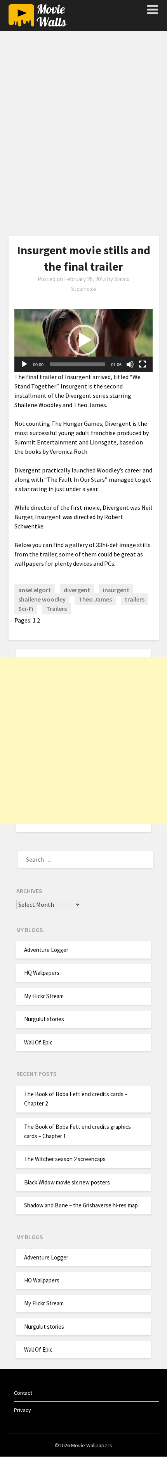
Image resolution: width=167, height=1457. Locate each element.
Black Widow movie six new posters (67, 1182)
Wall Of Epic (38, 1042)
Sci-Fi (25, 608)
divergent (77, 590)
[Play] (24, 364)
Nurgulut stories (44, 1019)
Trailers (56, 608)
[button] (83, 340)
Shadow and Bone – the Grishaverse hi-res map (81, 1205)
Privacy (22, 1409)
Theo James (95, 599)
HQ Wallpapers (41, 972)
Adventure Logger (46, 949)
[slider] (77, 364)
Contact (23, 1392)
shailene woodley (42, 599)
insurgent (116, 590)
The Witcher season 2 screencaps (65, 1159)
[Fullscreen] (142, 364)
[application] (83, 340)
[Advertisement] (83, 136)
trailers (134, 599)
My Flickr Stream (44, 996)
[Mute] (130, 364)
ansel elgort (34, 590)
